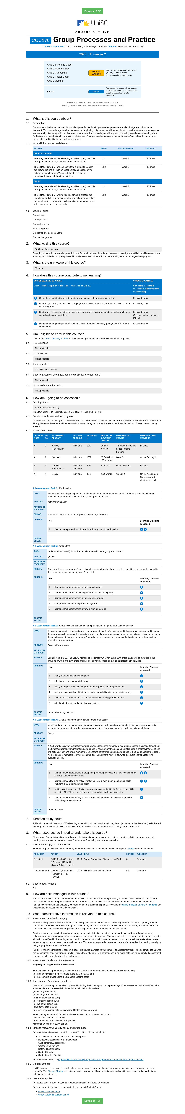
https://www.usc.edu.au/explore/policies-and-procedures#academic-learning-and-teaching (101, 1059)
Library (130, 849)
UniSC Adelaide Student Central (53, 1095)
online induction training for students (139, 905)
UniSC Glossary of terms (56, 339)
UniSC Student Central (49, 1091)
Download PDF (92, 11)
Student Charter (55, 1071)
